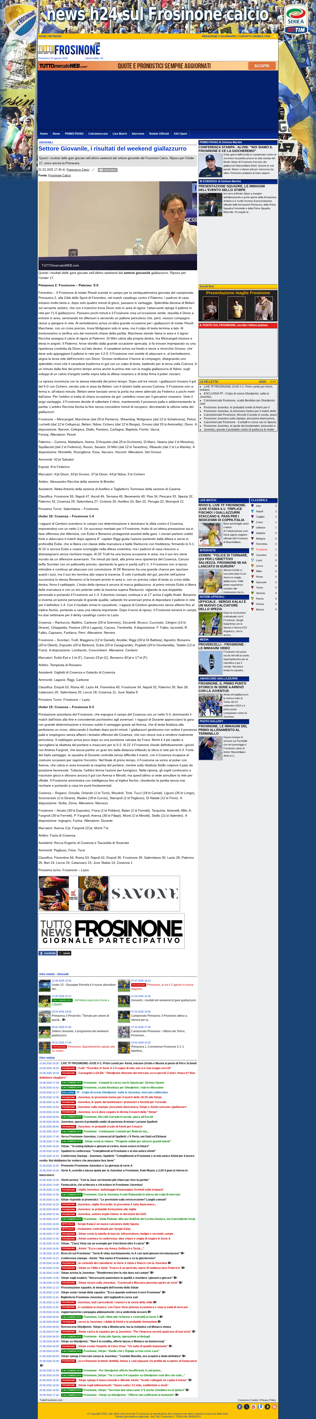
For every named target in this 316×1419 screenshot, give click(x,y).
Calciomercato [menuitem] (98, 133)
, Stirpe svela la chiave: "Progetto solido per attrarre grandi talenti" (116, 1141)
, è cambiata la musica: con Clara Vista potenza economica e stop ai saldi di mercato (125, 1307)
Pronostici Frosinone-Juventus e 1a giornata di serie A (97, 1165)
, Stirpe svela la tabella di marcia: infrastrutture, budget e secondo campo (117, 1233)
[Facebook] (239, 1407)
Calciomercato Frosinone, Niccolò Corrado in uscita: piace (240, 414)
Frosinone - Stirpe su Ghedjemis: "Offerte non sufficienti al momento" (118, 1395)
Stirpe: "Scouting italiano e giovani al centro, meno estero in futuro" (105, 1146)
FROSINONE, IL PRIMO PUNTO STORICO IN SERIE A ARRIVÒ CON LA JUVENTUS (222, 687)
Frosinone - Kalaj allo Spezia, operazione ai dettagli (106, 1336)
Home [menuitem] (44, 133)
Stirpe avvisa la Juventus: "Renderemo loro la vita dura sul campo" (105, 1272)
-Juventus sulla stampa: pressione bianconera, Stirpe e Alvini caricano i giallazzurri (124, 1107)
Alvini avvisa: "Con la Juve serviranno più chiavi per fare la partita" (105, 1180)
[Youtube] (253, 1407)
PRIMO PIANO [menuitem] (74, 133)
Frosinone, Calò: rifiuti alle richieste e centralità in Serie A (110, 1317)
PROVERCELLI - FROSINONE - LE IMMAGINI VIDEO (222, 646)
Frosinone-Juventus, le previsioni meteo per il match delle (240, 411)
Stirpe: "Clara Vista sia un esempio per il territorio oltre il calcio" (103, 1243)
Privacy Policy (268, 1400)
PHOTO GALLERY (211, 721)
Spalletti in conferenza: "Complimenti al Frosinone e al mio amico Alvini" (108, 1151)
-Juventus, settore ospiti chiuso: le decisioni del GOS (104, 1214)
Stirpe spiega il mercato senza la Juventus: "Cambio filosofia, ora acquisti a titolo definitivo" (121, 1356)
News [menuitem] (56, 133)
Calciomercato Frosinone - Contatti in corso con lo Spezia (240, 422)
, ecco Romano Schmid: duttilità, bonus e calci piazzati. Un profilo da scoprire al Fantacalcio (129, 1361)
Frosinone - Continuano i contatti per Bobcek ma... (105, 1131)
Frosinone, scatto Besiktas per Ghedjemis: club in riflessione (113, 1087)
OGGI (262, 381)
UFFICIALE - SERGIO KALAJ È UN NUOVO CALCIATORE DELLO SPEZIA (222, 605)
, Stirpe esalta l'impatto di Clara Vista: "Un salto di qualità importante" (115, 1346)
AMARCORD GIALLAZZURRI (219, 678)
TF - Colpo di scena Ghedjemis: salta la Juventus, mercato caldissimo (115, 1092)
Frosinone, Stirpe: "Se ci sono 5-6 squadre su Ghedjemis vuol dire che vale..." (123, 1375)
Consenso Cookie (248, 1400)
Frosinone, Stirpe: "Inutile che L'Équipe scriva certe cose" (111, 1351)
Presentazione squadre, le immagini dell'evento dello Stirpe (100, 1287)
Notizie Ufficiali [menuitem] (159, 133)
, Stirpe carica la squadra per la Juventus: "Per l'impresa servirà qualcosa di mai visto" (127, 1331)
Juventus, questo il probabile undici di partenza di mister (239, 429)
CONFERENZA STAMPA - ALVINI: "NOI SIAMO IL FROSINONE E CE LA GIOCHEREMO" (235, 149)
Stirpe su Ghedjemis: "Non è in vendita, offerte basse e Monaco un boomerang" (113, 1341)
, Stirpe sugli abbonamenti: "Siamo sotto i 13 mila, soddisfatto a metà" (115, 1385)
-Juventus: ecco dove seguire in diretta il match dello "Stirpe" (110, 1112)
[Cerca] (274, 36)
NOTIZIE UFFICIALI (212, 596)
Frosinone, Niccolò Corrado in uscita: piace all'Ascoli (107, 1117)
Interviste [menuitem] (138, 133)
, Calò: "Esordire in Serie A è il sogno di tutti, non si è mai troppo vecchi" (116, 1068)
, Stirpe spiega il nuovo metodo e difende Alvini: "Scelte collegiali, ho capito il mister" (125, 1380)
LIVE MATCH (208, 500)
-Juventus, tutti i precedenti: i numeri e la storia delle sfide (107, 1302)
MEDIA (204, 639)
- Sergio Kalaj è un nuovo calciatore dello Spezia (100, 1224)
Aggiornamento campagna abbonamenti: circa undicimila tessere (104, 1312)
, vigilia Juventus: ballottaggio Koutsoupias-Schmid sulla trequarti (112, 1189)
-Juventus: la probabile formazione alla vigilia (99, 1209)
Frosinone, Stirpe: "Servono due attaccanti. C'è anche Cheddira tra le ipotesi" (123, 1390)
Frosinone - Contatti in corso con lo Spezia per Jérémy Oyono (113, 1082)
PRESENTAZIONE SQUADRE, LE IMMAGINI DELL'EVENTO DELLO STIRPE (231, 188)
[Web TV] (260, 1407)
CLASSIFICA (259, 500)
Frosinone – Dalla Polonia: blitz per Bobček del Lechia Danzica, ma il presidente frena (128, 1219)
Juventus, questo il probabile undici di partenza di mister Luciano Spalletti (109, 1121)
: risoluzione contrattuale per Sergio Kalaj (96, 1229)
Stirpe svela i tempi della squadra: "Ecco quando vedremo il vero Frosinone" (111, 1292)
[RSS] (274, 1407)
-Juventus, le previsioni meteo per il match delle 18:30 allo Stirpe (112, 1097)
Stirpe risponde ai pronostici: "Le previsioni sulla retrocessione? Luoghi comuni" (114, 1199)
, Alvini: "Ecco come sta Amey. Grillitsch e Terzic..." (103, 1248)
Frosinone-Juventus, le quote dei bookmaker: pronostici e (240, 426)
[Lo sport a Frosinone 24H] (69, 48)
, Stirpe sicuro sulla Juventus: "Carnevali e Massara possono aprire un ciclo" (120, 1282)
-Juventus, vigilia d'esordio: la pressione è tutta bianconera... (109, 1204)
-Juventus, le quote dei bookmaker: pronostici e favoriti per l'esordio (114, 1102)
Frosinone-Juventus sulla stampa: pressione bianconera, (239, 418)
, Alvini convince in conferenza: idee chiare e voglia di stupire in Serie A (116, 1238)
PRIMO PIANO (209, 142)
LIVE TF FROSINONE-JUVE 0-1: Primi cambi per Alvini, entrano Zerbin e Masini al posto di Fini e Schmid (128, 1063)
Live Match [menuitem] (120, 133)
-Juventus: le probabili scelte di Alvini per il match (102, 1126)
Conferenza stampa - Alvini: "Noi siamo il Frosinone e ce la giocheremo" (108, 1258)
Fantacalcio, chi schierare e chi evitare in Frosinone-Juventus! (102, 1184)
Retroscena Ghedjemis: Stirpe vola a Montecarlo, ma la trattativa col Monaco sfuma (116, 1326)
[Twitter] (246, 1407)
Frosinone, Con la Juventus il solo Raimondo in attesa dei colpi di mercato (121, 1194)
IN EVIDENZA (208, 181)
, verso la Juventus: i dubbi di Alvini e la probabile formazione (109, 1321)
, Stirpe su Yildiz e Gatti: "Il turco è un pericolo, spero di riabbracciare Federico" (121, 1268)
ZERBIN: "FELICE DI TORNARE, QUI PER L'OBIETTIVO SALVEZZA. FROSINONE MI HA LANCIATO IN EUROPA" (223, 560)
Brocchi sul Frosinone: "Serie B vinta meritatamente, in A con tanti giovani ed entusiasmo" (120, 1253)
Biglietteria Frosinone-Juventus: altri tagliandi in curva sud (99, 1297)
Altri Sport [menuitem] (180, 133)
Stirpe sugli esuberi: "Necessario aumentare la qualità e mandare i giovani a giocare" (117, 1278)
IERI (273, 381)
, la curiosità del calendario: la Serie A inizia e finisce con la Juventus (114, 1263)
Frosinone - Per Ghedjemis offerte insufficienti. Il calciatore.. (112, 1370)
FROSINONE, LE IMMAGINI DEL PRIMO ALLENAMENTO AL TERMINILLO (223, 729)
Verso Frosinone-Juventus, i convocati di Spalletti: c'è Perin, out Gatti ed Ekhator (114, 1136)
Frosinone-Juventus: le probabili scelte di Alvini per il (237, 407)
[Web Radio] (267, 1407)
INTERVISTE (208, 550)
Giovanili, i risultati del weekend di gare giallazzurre (163, 1000)
